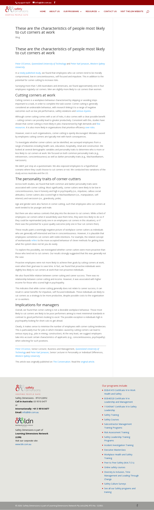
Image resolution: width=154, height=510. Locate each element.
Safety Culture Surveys (115, 483)
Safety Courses (111, 419)
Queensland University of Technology (49, 63)
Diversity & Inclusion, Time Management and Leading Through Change (121, 476)
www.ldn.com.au (23, 444)
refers (34, 240)
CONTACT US (110, 11)
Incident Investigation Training (118, 445)
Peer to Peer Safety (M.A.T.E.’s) (119, 462)
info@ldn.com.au (30, 412)
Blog (17, 37)
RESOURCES (91, 11)
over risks (90, 127)
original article (87, 361)
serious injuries (83, 111)
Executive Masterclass (115, 449)
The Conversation (61, 361)
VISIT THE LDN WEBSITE (131, 11)
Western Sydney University (27, 356)
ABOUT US (54, 11)
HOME (43, 11)
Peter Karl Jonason (80, 63)
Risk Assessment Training (116, 432)
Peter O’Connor (22, 63)
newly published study (30, 72)
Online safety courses (114, 467)
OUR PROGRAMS (71, 11)
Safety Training (111, 414)
